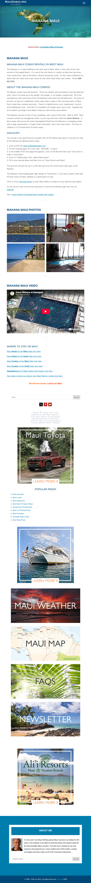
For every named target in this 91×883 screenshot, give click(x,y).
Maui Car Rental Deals (22, 510)
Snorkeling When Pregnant (51, 47)
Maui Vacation (18, 494)
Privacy (59, 879)
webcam (10, 190)
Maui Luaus (17, 497)
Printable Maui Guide (21, 517)
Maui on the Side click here (24, 351)
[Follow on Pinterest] (45, 404)
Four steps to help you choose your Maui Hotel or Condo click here (34, 376)
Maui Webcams (19, 501)
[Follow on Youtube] (50, 404)
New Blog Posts (19, 520)
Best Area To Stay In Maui (23, 504)
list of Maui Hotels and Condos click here (29, 371)
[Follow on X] (41, 404)
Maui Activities (18, 513)
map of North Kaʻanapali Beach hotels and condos (32, 195)
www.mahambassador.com (34, 146)
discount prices (25, 182)
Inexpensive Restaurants (22, 507)
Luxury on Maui (54, 383)
